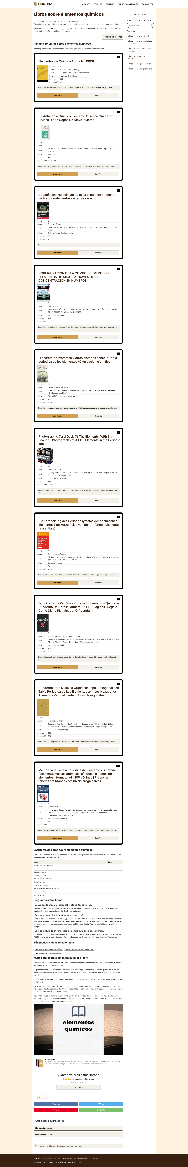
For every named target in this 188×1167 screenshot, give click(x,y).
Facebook (56, 1104)
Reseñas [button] (98, 95)
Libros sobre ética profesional (140, 69)
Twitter (102, 1104)
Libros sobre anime (43, 1128)
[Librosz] (43, 4)
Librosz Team (50, 1059)
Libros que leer (140, 14)
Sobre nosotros (39, 1162)
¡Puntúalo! (79, 1087)
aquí (42, 926)
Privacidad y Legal (68, 1162)
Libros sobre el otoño (44, 1135)
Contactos (80, 1162)
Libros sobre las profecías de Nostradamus (140, 49)
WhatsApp (102, 1110)
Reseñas (110, 4)
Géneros (98, 4)
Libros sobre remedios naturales (137, 57)
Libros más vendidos (128, 4)
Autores (85, 4)
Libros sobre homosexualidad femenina (140, 42)
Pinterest (56, 1110)
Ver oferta (57, 95)
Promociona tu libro (53, 1162)
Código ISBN (148, 4)
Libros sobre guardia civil (138, 36)
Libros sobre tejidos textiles (139, 64)
